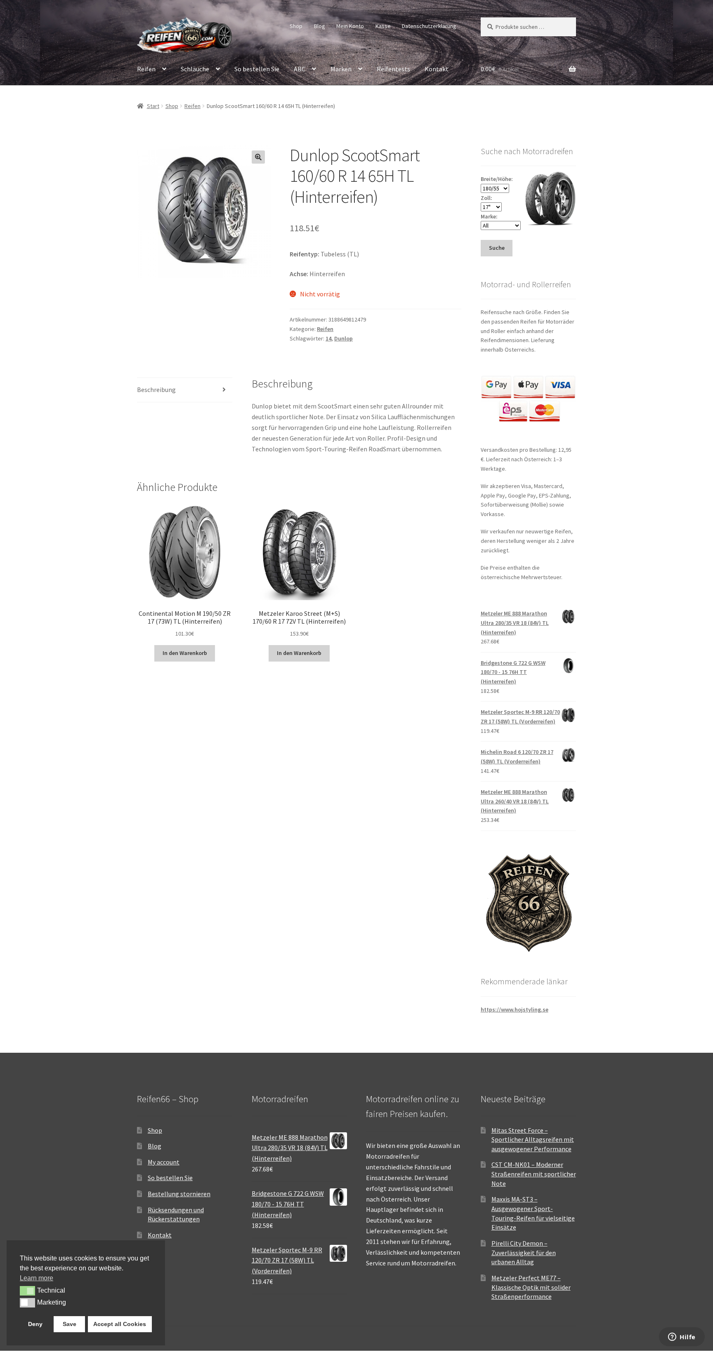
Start (153, 106)
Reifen (146, 69)
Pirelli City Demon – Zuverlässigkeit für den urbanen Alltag (523, 1252)
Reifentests (393, 69)
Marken (341, 69)
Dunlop (343, 338)
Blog (319, 26)
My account (163, 1162)
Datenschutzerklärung (429, 26)
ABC (299, 69)
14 (328, 338)
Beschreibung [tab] (156, 389)
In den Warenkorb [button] (185, 653)
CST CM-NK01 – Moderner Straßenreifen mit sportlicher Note (533, 1173)
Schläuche (195, 69)
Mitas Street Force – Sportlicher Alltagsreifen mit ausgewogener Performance (532, 1139)
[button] (258, 157)
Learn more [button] (36, 1278)
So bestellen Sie (256, 69)
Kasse (383, 26)
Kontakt (437, 69)
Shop (296, 26)
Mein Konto (350, 26)
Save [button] (69, 1324)
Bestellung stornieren (179, 1194)
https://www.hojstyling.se (514, 1009)
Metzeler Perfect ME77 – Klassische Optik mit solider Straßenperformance (531, 1287)
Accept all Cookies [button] (119, 1324)
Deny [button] (35, 1324)
